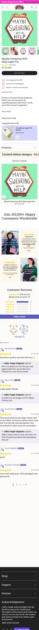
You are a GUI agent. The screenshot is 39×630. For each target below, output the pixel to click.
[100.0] (24, 329)
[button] (6, 65)
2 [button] (16, 484)
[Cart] (36, 7)
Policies (6, 593)
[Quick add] (4, 197)
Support (6, 584)
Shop (5, 576)
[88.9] (13, 329)
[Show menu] (3, 7)
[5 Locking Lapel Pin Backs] (8, 132)
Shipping (6, 147)
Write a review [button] (19, 317)
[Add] (17, 137)
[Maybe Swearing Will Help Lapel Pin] (19, 181)
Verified (18, 336)
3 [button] (19, 484)
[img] (5, 354)
